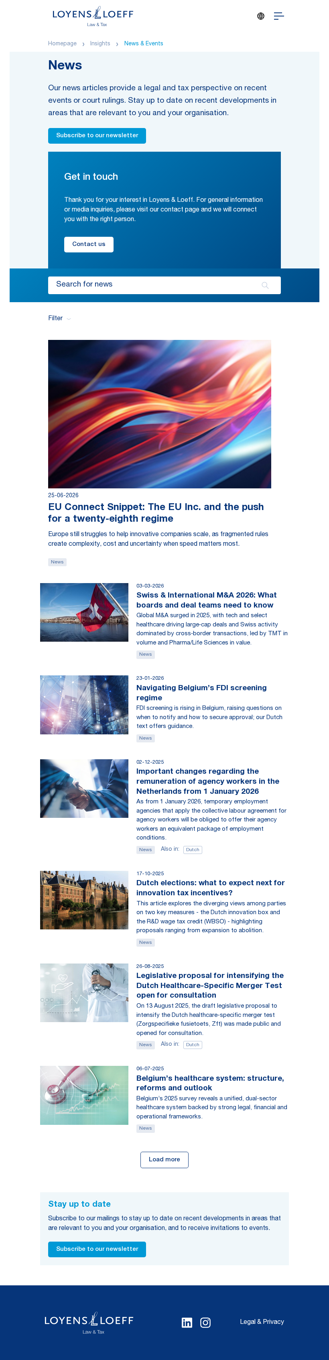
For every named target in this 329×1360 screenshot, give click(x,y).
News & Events (143, 44)
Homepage (62, 44)
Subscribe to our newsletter (97, 136)
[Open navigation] (279, 16)
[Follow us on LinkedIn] (187, 1322)
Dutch (192, 850)
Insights (100, 44)
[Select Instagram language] (205, 1322)
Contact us (89, 245)
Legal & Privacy (262, 1322)
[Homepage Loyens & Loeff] (93, 16)
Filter (55, 319)
